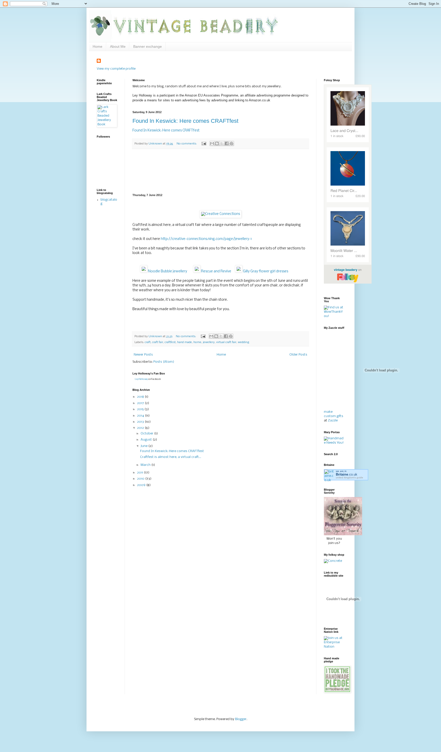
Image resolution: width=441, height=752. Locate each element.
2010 (141, 478)
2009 (141, 485)
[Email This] (212, 143)
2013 (141, 421)
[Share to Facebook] (226, 143)
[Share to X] (221, 143)
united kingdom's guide (349, 477)
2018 (141, 396)
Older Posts (298, 354)
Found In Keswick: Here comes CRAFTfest (185, 121)
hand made (184, 342)
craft (148, 342)
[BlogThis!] (216, 143)
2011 (140, 472)
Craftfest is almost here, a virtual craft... (170, 457)
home (197, 342)
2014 (141, 415)
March (146, 465)
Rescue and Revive (215, 271)
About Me (118, 46)
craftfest (170, 342)
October (147, 433)
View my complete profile (116, 68)
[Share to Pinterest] (231, 143)
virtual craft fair (226, 342)
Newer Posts (143, 354)
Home (97, 46)
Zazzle (333, 420)
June (144, 446)
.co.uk (346, 474)
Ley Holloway (141, 379)
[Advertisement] (221, 171)
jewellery (209, 342)
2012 (141, 428)
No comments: (187, 143)
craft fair (157, 342)
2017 (141, 403)
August (147, 439)
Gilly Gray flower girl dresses (265, 271)
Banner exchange (147, 46)
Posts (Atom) (163, 361)
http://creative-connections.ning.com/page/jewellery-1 (206, 239)
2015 (140, 409)
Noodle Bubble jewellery (167, 271)
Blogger (241, 719)
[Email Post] (203, 143)
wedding (243, 342)
